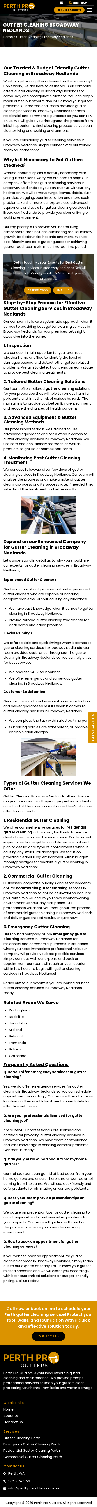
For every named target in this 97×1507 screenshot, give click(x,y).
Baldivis (15, 1049)
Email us (63, 290)
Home (8, 37)
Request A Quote (69, 10)
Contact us (48, 1336)
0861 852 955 (83, 3)
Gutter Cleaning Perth (21, 1437)
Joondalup (18, 1023)
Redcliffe (16, 1016)
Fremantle (17, 1042)
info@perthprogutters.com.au (33, 1488)
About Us (11, 1415)
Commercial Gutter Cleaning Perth (32, 1456)
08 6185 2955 (37, 290)
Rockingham (19, 1010)
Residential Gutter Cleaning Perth (31, 1450)
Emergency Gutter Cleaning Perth (31, 1444)
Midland (15, 1029)
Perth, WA (16, 1473)
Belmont (16, 1036)
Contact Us (93, 727)
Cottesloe (17, 1055)
